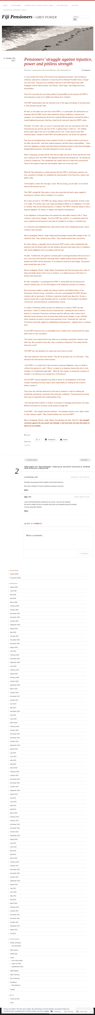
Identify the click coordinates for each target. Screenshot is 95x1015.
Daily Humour (14, 950)
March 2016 (13, 722)
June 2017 (13, 704)
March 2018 (13, 688)
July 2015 (13, 753)
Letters (12, 957)
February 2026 (14, 606)
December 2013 (15, 824)
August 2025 (14, 628)
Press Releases (15, 978)
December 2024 (15, 640)
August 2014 (14, 794)
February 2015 (14, 771)
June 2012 (13, 892)
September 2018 (15, 685)
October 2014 (14, 786)
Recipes (12, 989)
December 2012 (15, 869)
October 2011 (14, 922)
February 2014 (14, 817)
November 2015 (15, 737)
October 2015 (14, 741)
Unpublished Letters (18, 966)
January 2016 (14, 730)
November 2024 (15, 643)
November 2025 (15, 617)
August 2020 (14, 673)
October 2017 (14, 700)
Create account (14, 999)
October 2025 (14, 621)
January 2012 (14, 911)
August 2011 (14, 929)
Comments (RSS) (15, 578)
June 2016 (13, 719)
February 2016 (14, 726)
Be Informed (16, 5)
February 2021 (14, 670)
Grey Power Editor (64, 70)
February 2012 (14, 907)
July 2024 (13, 651)
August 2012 (14, 884)
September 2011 (15, 926)
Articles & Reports (49, 70)
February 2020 (14, 677)
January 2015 (14, 775)
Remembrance (16, 985)
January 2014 (14, 820)
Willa (26, 497)
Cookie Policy (48, 1011)
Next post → (85, 460)
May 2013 (13, 850)
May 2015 (13, 760)
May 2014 (13, 805)
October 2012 (14, 877)
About (5, 5)
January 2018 (14, 692)
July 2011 (13, 933)
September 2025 (15, 624)
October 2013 (14, 831)
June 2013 (13, 847)
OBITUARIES (14, 971)
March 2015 (13, 768)
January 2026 (14, 610)
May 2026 (13, 594)
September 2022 (15, 662)
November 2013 (15, 828)
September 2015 (15, 745)
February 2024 (14, 655)
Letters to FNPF (16, 963)
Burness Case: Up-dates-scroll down (39, 5)
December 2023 (15, 658)
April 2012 (13, 899)
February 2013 (14, 862)
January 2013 (14, 865)
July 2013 (13, 843)
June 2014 (13, 801)
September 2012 (15, 880)
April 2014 (13, 809)
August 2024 (14, 647)
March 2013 (13, 858)
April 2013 (13, 854)
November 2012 (15, 873)
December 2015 (15, 734)
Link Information (16, 946)
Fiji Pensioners (17, 16)
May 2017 (13, 707)
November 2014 (15, 783)
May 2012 (13, 896)
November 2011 (15, 918)
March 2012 (13, 903)
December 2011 (15, 914)
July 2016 (13, 715)
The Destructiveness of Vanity (15, 10)
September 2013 (15, 835)
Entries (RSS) (14, 574)
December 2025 (15, 613)
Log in (12, 1002)
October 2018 (14, 681)
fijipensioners (36, 70)
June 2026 (13, 591)
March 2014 (13, 813)
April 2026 (13, 598)
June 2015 (13, 756)
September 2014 (15, 790)
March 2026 (13, 602)
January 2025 (14, 636)
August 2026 (14, 587)
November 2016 (15, 711)
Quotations (13, 982)
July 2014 (13, 798)
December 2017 (15, 696)
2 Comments (86, 70)
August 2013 (14, 839)
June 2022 (13, 666)
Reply (26, 490)
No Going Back (62, 5)
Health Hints (13, 953)
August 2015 (14, 749)
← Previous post (31, 460)
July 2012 (13, 888)
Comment (84, 553)
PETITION (75, 5)
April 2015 (13, 764)
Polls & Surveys (15, 974)
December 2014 (15, 779)
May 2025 (13, 632)
